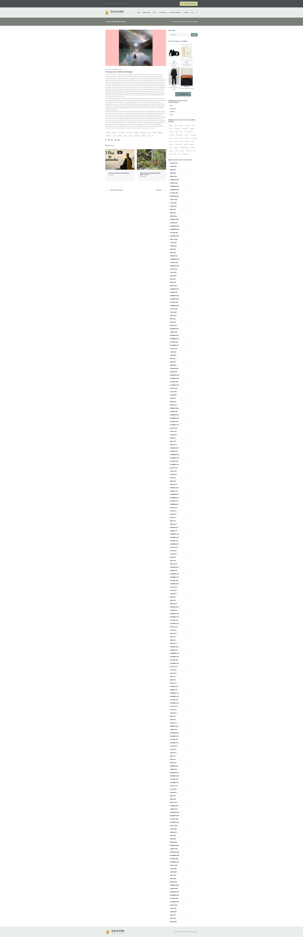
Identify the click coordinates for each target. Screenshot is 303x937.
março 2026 (173, 176)
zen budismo (185, 154)
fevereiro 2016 (174, 567)
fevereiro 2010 (174, 805)
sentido (130, 135)
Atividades (162, 12)
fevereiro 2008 (174, 885)
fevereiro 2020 (174, 408)
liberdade (187, 138)
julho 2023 (173, 272)
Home (138, 12)
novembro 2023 (174, 259)
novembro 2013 (174, 656)
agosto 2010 (173, 786)
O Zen (154, 12)
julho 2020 (173, 391)
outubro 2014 (174, 620)
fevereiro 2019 (174, 448)
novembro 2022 (174, 299)
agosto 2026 (173, 163)
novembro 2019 (174, 418)
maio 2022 (173, 318)
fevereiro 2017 (174, 527)
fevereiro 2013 (174, 686)
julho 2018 (173, 471)
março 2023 (173, 285)
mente (170, 141)
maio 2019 (173, 438)
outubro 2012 (174, 699)
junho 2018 (173, 474)
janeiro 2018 (173, 491)
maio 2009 (173, 835)
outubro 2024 (174, 232)
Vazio (194, 151)
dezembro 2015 (174, 574)
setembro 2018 (174, 464)
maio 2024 (173, 249)
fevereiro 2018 (174, 487)
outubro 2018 (174, 461)
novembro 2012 (174, 696)
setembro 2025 (174, 196)
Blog (178, 21)
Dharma (171, 131)
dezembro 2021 (174, 335)
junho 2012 (173, 713)
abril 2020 (173, 401)
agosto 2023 (173, 269)
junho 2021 (173, 355)
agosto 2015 (173, 587)
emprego (136, 132)
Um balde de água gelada (116, 190)
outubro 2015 (174, 580)
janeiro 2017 (173, 530)
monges (187, 141)
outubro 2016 (174, 540)
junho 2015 (173, 593)
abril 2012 (173, 719)
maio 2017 (173, 517)
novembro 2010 (174, 776)
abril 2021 (173, 362)
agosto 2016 (173, 547)
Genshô (186, 135)
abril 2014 (173, 640)
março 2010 (173, 802)
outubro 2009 (174, 819)
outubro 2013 (174, 660)
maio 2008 (173, 875)
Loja (192, 12)
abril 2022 (173, 322)
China (170, 128)
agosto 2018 (173, 468)
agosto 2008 (173, 865)
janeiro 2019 (173, 451)
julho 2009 (173, 829)
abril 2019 (173, 441)
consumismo (121, 132)
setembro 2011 (174, 742)
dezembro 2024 (174, 226)
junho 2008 (173, 872)
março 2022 (173, 325)
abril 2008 (173, 878)
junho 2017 (173, 514)
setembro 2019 (174, 424)
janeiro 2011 (173, 769)
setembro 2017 (174, 504)
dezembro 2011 (174, 733)
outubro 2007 (174, 898)
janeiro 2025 (173, 222)
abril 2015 (173, 600)
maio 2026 (173, 169)
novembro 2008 (174, 855)
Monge (181, 141)
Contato (186, 12)
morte (192, 141)
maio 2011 (173, 756)
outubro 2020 (174, 381)
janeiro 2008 (173, 888)
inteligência (160, 132)
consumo (129, 132)
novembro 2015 (174, 577)
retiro (170, 147)
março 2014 (173, 643)
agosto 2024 (173, 239)
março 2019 (173, 444)
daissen (120, 69)
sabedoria (176, 147)
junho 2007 (173, 911)
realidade (191, 144)
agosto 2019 (173, 428)
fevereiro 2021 (174, 368)
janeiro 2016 (173, 570)
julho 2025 (173, 203)
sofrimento (188, 151)
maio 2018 (173, 477)
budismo (114, 132)
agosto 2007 (173, 905)
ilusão (170, 138)
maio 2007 (173, 915)
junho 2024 (173, 246)
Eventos (172, 111)
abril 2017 (173, 521)
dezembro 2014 (174, 613)
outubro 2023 (174, 262)
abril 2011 (173, 759)
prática (185, 144)
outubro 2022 (174, 302)
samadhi (192, 147)
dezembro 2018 (174, 454)
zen (152, 135)
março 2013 (173, 683)
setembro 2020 (174, 385)
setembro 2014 (174, 623)
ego (181, 131)
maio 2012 (173, 716)
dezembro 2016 (174, 534)
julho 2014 (173, 630)
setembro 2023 (174, 265)
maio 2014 (173, 636)
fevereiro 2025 (174, 219)
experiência (190, 131)
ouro (114, 135)
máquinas (108, 135)
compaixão (177, 128)
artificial (108, 132)
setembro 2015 (174, 583)
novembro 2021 (174, 338)
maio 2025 (173, 209)
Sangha (171, 151)
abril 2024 (173, 252)
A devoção (158, 190)
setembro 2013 (174, 663)
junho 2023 (173, 275)
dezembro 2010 (174, 772)
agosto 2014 (173, 627)
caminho (187, 125)
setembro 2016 (174, 544)
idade (154, 132)
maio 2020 (173, 398)
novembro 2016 (174, 537)
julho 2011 (173, 749)
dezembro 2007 (174, 892)
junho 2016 (173, 554)
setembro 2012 (174, 703)
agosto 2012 (173, 706)
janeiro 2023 (173, 292)
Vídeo (171, 114)
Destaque (173, 108)
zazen (174, 154)
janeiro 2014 (173, 650)
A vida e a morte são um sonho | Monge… (119, 173)
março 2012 (173, 723)
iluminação (193, 135)
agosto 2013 (173, 666)
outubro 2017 (174, 501)
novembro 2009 (174, 815)
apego (170, 125)
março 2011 (173, 762)
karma (175, 138)
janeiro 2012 (173, 729)
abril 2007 (173, 918)
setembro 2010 (174, 782)
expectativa (143, 132)
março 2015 (173, 603)
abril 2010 (173, 799)
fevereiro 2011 (174, 766)
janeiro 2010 (173, 809)
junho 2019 (173, 434)
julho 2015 (173, 590)
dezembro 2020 (174, 375)
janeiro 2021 (173, 371)
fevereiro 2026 (174, 179)
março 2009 (173, 842)
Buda (175, 125)
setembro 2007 (174, 901)
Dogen (176, 131)
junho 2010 (173, 792)
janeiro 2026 (173, 183)
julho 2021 (173, 352)
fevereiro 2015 (174, 607)
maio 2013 (173, 676)
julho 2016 (173, 550)
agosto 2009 (173, 825)
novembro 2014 (174, 617)
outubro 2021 (174, 342)
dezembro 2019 (174, 415)
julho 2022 (173, 312)
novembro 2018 (174, 458)
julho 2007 (173, 908)
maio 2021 (173, 358)
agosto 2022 (173, 309)
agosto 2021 (173, 348)
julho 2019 (173, 431)
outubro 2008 (174, 858)
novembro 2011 (174, 736)
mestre (176, 141)
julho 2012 (173, 709)
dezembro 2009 (174, 812)
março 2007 (173, 921)
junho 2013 (173, 673)
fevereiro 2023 (174, 289)
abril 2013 (173, 680)
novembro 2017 (174, 497)
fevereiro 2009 (174, 845)
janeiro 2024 (173, 256)
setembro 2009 (174, 822)
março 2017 (173, 524)
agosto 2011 (173, 746)
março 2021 (173, 365)
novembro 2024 (174, 229)
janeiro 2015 (173, 610)
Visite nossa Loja (183, 94)
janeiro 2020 (173, 411)
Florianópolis (179, 135)
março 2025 (173, 216)
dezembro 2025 (174, 186)
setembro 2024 (174, 236)
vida (149, 135)
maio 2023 (173, 279)
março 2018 (173, 484)
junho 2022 (173, 315)
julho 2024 (173, 242)
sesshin (182, 151)
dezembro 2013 (174, 653)
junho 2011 (173, 752)
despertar (192, 128)
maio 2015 (173, 597)
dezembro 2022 (174, 295)
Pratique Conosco (175, 12)
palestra (171, 144)
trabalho (144, 135)
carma (193, 125)
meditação (194, 138)
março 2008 (173, 882)
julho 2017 (173, 511)
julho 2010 (173, 789)
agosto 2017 (173, 507)
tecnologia (137, 135)
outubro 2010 (174, 779)
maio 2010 (173, 795)
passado (119, 135)
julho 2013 (173, 670)
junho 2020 (173, 395)
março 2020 (173, 405)
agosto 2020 (173, 388)
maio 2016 (173, 557)
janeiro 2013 (173, 689)
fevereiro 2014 (174, 646)
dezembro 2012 (174, 693)
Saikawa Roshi (184, 147)
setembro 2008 (174, 862)
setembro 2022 (174, 305)
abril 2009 (173, 839)
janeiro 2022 (173, 332)
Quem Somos (146, 12)
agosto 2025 (173, 199)
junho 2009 (173, 832)
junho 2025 (173, 206)
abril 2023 (173, 282)
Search (194, 34)
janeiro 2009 (173, 848)
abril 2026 (173, 173)
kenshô (181, 138)
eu (184, 131)
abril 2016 (173, 560)
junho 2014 (173, 633)
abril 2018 (173, 481)
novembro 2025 (174, 189)
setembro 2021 (174, 345)
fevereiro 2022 (174, 328)
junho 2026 (173, 166)
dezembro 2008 (174, 852)
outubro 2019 (174, 421)
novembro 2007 (174, 895)
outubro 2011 (174, 739)
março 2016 (173, 564)
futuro (149, 132)
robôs (125, 135)
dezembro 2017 (174, 494)
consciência (185, 128)
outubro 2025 (174, 193)
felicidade (171, 135)
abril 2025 (173, 212)
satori (176, 151)
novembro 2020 (174, 378)
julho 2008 (173, 868)
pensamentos (178, 144)
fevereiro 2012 (174, 726)
